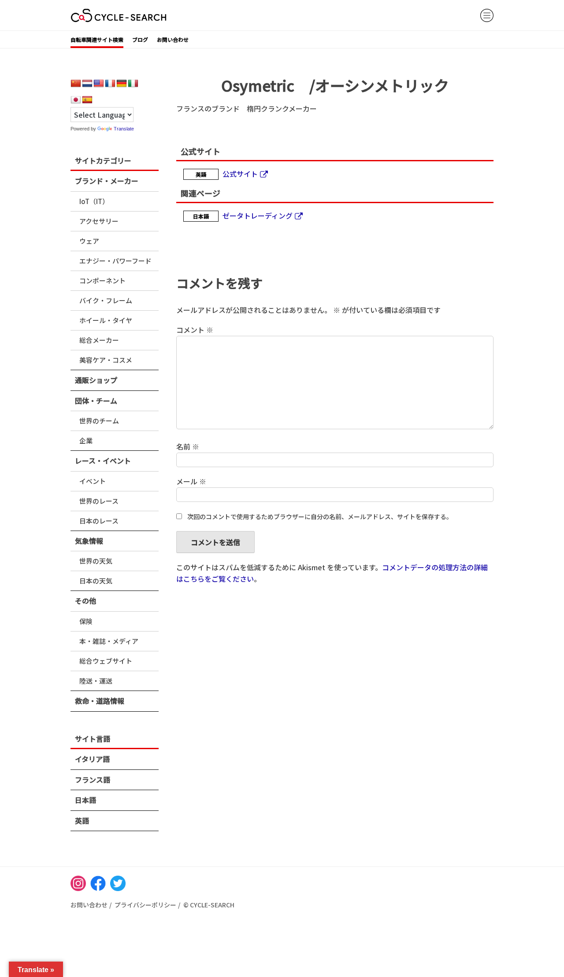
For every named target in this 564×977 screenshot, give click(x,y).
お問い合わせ (173, 39)
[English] (98, 83)
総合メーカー (99, 340)
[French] (110, 83)
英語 (82, 820)
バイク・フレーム (105, 300)
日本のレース (99, 520)
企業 (86, 440)
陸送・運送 (95, 680)
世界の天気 (95, 560)
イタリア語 (92, 759)
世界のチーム (99, 420)
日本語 (85, 800)
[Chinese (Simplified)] (75, 83)
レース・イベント (103, 460)
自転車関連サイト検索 (96, 39)
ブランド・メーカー (106, 180)
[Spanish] (87, 100)
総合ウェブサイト (105, 660)
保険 (86, 621)
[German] (121, 83)
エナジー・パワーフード (115, 260)
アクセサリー (99, 221)
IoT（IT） (94, 201)
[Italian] (133, 83)
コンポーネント (102, 280)
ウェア (89, 240)
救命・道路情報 (99, 700)
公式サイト (240, 173)
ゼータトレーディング (258, 215)
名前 (187, 446)
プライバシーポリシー (145, 904)
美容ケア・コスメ (105, 359)
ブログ (140, 39)
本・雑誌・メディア (108, 641)
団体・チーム (96, 400)
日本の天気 (95, 580)
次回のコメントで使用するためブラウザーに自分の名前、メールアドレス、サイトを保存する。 (320, 516)
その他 (85, 600)
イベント (92, 481)
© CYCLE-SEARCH (208, 904)
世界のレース (99, 500)
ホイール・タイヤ (105, 320)
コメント (194, 329)
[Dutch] (87, 83)
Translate (124, 128)
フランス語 (92, 779)
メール (191, 481)
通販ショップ (96, 380)
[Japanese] (75, 100)
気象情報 (89, 540)
